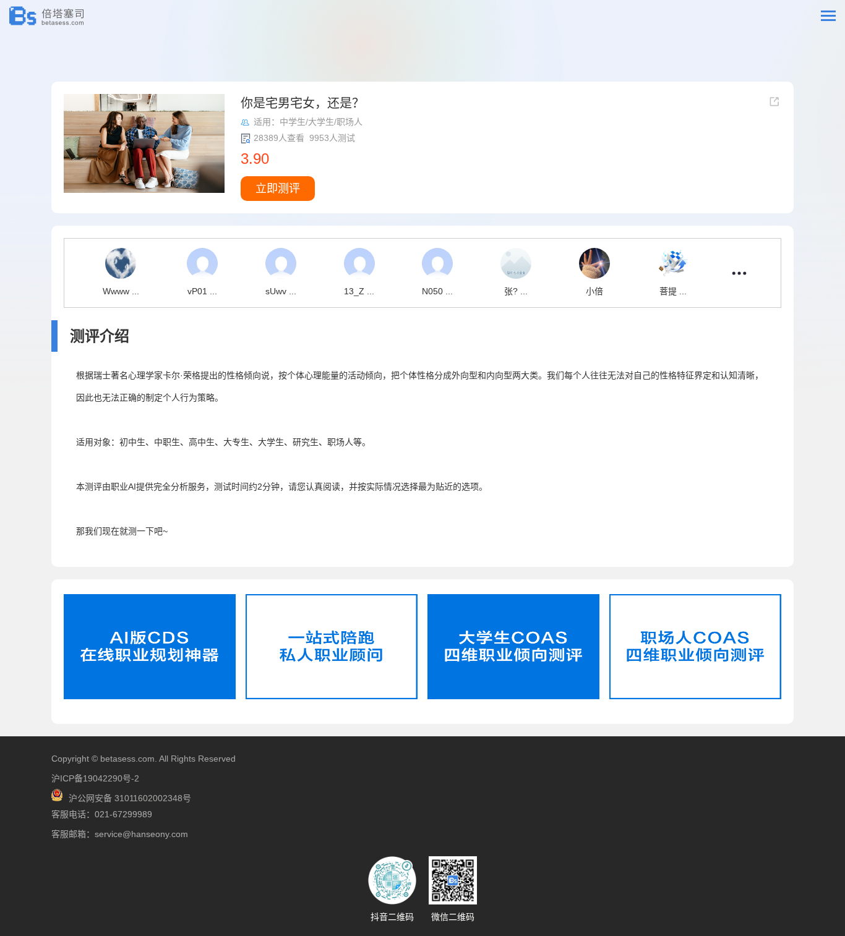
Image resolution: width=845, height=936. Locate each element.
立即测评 (277, 188)
